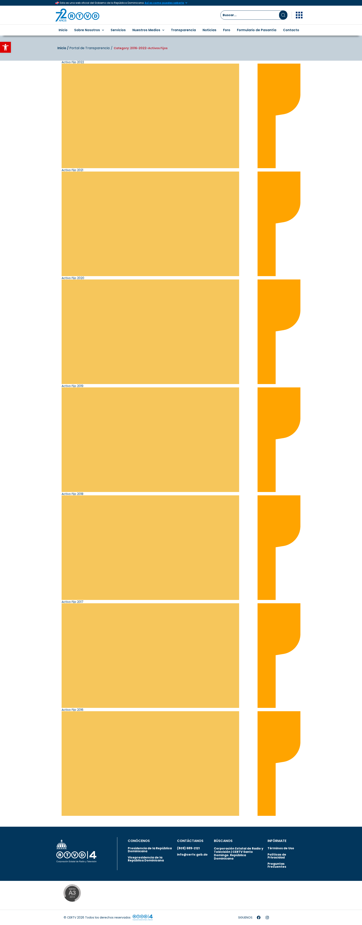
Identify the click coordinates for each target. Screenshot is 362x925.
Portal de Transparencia (89, 48)
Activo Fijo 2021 (72, 170)
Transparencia (183, 30)
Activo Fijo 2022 (73, 62)
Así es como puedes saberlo (164, 3)
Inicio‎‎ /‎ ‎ (63, 48)
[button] (5, 47)
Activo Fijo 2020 (73, 278)
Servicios (118, 30)
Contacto (291, 30)
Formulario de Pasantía (256, 30)
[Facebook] (258, 917)
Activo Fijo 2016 (72, 710)
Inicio (63, 30)
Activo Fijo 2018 (72, 494)
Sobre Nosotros (87, 30)
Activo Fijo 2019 (72, 386)
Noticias (209, 30)
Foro (226, 30)
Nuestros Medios (146, 30)
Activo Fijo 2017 (72, 602)
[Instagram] (267, 917)
